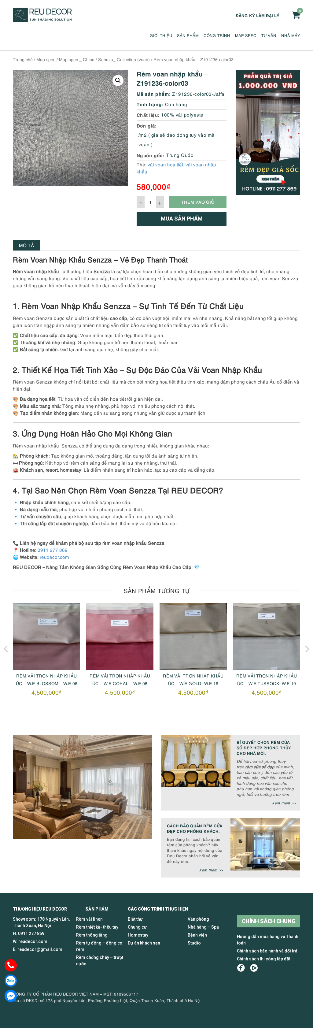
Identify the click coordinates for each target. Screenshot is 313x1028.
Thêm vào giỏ (197, 202)
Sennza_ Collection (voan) (124, 59)
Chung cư (137, 927)
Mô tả (26, 245)
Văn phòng (198, 919)
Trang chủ (23, 59)
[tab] (26, 245)
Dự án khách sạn (144, 943)
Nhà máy (290, 35)
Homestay (138, 935)
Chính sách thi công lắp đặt (263, 958)
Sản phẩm (188, 35)
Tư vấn (268, 35)
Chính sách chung (269, 921)
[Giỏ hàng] (296, 15)
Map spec (245, 35)
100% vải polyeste (182, 114)
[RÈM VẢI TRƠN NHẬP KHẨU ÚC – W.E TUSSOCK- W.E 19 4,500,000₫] (266, 636)
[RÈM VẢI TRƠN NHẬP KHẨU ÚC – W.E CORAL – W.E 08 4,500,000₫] (119, 636)
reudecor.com (54, 557)
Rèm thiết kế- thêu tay (97, 927)
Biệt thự (135, 919)
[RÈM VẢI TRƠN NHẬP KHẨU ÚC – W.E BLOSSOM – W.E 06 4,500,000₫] (46, 636)
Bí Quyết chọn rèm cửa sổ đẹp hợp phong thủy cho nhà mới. (264, 747)
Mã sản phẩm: (154, 93)
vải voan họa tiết (165, 164)
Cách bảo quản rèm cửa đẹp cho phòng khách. (194, 828)
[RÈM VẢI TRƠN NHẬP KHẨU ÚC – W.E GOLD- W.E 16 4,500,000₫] (193, 636)
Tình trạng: (150, 104)
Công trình (217, 35)
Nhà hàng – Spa (203, 927)
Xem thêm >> (284, 802)
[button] (117, 80)
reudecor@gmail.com (39, 949)
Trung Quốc (179, 155)
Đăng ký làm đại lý (257, 15)
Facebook (241, 968)
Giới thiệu (161, 35)
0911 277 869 (53, 550)
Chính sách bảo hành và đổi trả (267, 950)
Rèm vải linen (89, 919)
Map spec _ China (76, 59)
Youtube (254, 968)
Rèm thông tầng (92, 935)
